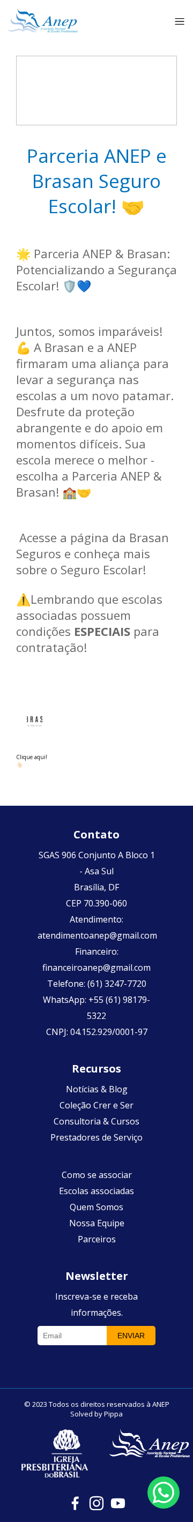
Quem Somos (96, 1207)
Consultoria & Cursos (96, 1121)
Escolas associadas (96, 1191)
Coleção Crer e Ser (96, 1105)
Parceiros (97, 1239)
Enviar (131, 1335)
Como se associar (97, 1175)
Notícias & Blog (97, 1089)
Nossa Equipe (96, 1223)
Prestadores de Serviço (96, 1137)
